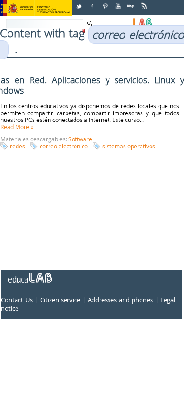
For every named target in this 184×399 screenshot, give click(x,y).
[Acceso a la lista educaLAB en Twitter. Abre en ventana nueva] (80, 2)
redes (17, 146)
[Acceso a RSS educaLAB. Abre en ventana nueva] (145, 2)
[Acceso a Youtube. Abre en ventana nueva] (119, 2)
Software (80, 139)
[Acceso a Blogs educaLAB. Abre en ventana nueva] (131, 2)
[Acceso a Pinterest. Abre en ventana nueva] (106, 2)
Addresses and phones (120, 300)
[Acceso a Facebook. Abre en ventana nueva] (93, 2)
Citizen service (60, 300)
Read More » (16, 126)
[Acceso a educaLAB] (30, 274)
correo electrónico (64, 146)
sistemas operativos (128, 146)
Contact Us (17, 300)
